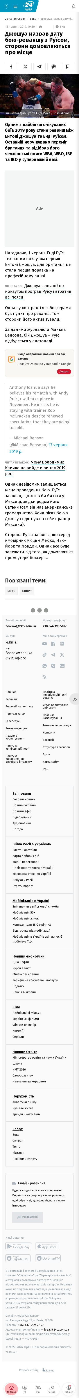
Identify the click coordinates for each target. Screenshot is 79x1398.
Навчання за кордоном (29, 1081)
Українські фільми (26, 1019)
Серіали (18, 1037)
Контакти (49, 732)
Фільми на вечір (24, 1025)
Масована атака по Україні (32, 874)
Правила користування (14, 737)
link (44, 643)
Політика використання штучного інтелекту (18, 759)
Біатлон (18, 1153)
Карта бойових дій (26, 856)
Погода (18, 829)
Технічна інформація (57, 725)
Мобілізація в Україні (31, 901)
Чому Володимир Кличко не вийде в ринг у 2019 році (35, 468)
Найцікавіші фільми (27, 1013)
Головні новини (24, 799)
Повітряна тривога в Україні (33, 868)
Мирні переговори (26, 862)
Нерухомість (23, 1096)
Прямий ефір (22, 811)
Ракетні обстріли (25, 850)
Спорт (18, 1129)
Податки (19, 986)
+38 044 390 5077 (54, 626)
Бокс (33, 18)
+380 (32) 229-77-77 (31, 1324)
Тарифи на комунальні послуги (35, 980)
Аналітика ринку (24, 1102)
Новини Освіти (25, 1051)
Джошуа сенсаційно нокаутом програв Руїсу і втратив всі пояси (38, 291)
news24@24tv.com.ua (20, 626)
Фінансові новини (26, 974)
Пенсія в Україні (24, 992)
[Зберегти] (68, 66)
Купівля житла (23, 1108)
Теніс (16, 1147)
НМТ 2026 (19, 1069)
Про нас (10, 692)
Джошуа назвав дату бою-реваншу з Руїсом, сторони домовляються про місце (57, 18)
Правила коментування (52, 717)
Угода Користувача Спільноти (55, 706)
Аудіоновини (22, 823)
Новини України (24, 805)
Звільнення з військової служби (36, 906)
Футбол (18, 1141)
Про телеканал (15, 713)
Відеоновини (22, 817)
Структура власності (56, 747)
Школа (17, 1063)
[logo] (28, 6)
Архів (46, 754)
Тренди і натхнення (27, 1114)
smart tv (18, 1258)
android (18, 1246)
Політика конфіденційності (17, 747)
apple (48, 1246)
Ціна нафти (21, 962)
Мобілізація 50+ (24, 912)
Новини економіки (28, 956)
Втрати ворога (23, 886)
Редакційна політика (19, 706)
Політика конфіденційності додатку (55, 695)
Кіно (16, 1007)
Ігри (45, 769)
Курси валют (22, 968)
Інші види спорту (25, 1159)
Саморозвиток (23, 1075)
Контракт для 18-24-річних (32, 924)
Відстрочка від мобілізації (31, 930)
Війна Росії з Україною (32, 844)
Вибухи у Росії (23, 880)
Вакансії (48, 740)
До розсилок (28, 1217)
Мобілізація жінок (26, 918)
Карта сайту (51, 761)
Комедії (18, 1031)
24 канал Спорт (15, 18)
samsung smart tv (48, 1258)
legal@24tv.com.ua (56, 1329)
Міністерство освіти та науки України (39, 1057)
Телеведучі (12, 721)
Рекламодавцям (16, 728)
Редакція (11, 699)
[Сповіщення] (73, 6)
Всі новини (22, 793)
